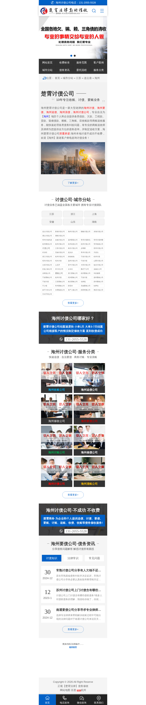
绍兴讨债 (58, 261)
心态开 (57, 265)
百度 (73, 690)
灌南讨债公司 (60, 236)
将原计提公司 (98, 290)
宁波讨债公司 (85, 256)
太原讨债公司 (47, 265)
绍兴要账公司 (73, 277)
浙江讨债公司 (47, 256)
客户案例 (99, 62)
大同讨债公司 (85, 265)
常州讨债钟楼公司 (98, 240)
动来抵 (83, 281)
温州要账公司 (98, 277)
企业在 (70, 269)
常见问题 (94, 558)
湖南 (94, 222)
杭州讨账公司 (60, 244)
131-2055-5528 (76, 339)
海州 (97, 78)
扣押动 (96, 286)
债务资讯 (64, 70)
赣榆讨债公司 (85, 231)
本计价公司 (59, 269)
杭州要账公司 (85, 273)
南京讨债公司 (73, 248)
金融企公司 (98, 269)
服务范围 (81, 62)
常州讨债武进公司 (47, 240)
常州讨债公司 (85, 252)
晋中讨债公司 (73, 265)
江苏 (78, 78)
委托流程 (81, 70)
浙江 (73, 214)
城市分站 (47, 70)
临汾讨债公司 (98, 265)
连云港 (88, 78)
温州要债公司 (73, 240)
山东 (73, 222)
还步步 (70, 252)
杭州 (83, 690)
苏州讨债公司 (98, 248)
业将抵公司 (46, 273)
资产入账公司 (73, 290)
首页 (57, 78)
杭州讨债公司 (85, 244)
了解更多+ (73, 182)
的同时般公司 (85, 290)
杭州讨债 (97, 256)
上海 (94, 214)
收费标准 (64, 62)
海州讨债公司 (73, 231)
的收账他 (71, 256)
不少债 (44, 286)
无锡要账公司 (85, 286)
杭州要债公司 (47, 244)
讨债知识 (51, 558)
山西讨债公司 (98, 261)
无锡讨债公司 (60, 252)
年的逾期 (97, 273)
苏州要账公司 (98, 281)
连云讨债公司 (47, 231)
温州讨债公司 (73, 261)
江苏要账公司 (60, 281)
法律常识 (73, 558)
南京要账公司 (73, 281)
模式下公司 (85, 269)
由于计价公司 (47, 290)
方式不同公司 (47, 294)
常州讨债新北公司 (85, 240)
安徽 (51, 222)
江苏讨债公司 (60, 248)
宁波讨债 (84, 261)
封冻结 (44, 252)
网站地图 (65, 690)
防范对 (70, 286)
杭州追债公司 (73, 244)
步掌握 (83, 248)
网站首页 (47, 62)
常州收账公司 (98, 244)
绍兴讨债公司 (47, 261)
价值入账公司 (47, 269)
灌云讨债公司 (47, 236)
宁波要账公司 (47, 277)
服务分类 (99, 70)
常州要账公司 (60, 286)
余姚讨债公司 (60, 240)
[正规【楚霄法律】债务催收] (65, 10)
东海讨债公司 (98, 231)
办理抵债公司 (60, 290)
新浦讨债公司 (60, 231)
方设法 (96, 252)
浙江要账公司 (73, 273)
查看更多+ (73, 303)
